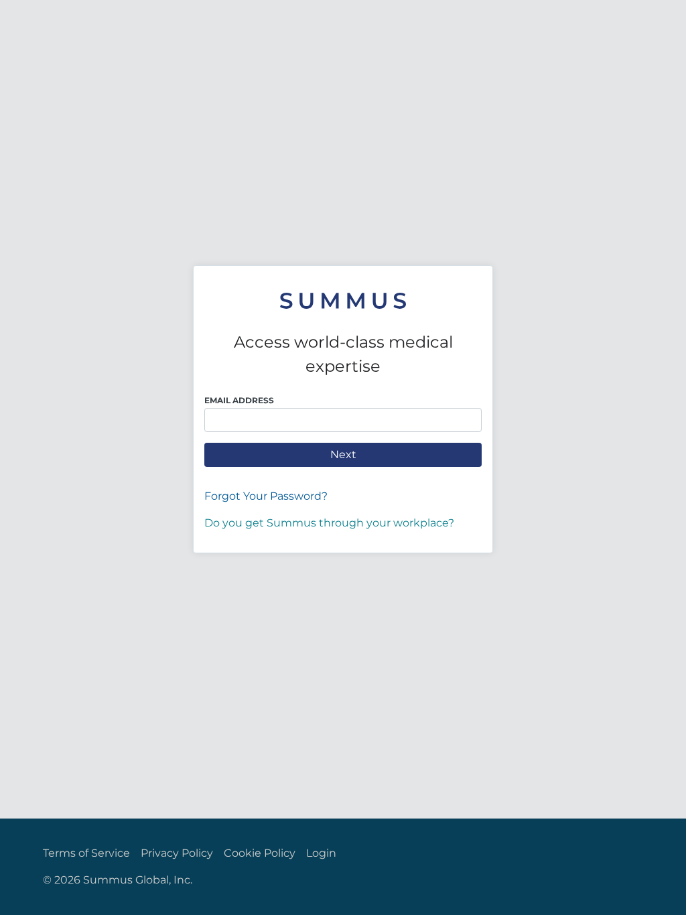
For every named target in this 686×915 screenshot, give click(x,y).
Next (343, 454)
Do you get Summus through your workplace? (329, 522)
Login (321, 853)
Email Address (239, 400)
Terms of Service (86, 853)
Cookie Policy (259, 853)
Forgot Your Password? (266, 496)
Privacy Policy (177, 853)
